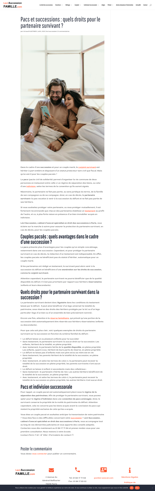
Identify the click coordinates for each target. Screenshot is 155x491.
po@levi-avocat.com (103, 478)
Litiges (103, 5)
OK (132, 488)
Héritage (67, 5)
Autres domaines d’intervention (124, 5)
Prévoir (109, 5)
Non (137, 488)
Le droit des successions (46, 5)
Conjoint (77, 5)
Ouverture (58, 5)
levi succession (51, 31)
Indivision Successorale (90, 5)
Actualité (138, 5)
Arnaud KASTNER (30, 31)
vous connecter (39, 453)
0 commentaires (63, 31)
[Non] (152, 488)
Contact (145, 5)
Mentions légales (129, 477)
